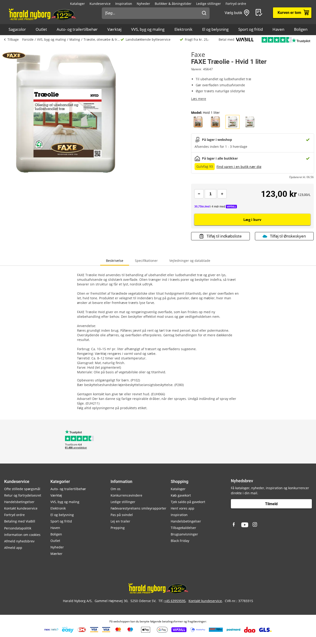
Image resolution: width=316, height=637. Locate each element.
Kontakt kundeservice (20, 508)
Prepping (118, 528)
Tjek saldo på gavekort (188, 502)
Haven (278, 29)
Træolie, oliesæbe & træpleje (102, 39)
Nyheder (143, 3)
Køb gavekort (181, 495)
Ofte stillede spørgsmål (22, 489)
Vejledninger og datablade (189, 260)
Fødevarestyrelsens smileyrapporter (138, 508)
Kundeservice (100, 3)
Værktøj (114, 29)
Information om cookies (22, 534)
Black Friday (180, 540)
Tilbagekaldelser (183, 528)
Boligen (300, 29)
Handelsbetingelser (19, 502)
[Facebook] (234, 524)
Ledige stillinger (208, 3)
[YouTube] (244, 524)
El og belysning (215, 29)
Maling (74, 39)
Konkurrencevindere (126, 495)
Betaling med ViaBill (19, 521)
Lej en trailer (120, 521)
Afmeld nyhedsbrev (19, 541)
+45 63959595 (175, 601)
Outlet (41, 29)
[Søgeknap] (204, 13)
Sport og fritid (250, 29)
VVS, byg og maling (147, 29)
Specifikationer (146, 260)
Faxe (198, 54)
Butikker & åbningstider (173, 3)
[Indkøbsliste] (260, 12)
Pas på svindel (122, 515)
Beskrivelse (114, 260)
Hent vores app (182, 508)
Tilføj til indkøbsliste (224, 236)
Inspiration (123, 3)
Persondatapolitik (17, 528)
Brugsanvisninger (184, 534)
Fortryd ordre (236, 3)
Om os (116, 489)
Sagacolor (17, 29)
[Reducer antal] (199, 193)
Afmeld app (13, 547)
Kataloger (77, 3)
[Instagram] (255, 524)
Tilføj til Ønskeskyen (288, 236)
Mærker (56, 553)
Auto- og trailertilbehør (77, 29)
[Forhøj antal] (222, 193)
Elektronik (183, 29)
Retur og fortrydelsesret (22, 495)
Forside (28, 39)
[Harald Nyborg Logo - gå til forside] (42, 14)
